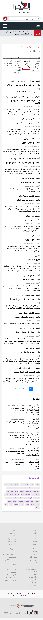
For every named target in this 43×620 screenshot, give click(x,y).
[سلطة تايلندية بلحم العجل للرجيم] (28, 369)
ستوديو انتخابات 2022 (9, 554)
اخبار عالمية (12, 533)
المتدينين (17, 494)
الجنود (11, 494)
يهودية (14, 501)
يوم (12, 491)
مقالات (34, 551)
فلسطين (16, 484)
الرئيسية (38, 47)
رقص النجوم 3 (11, 575)
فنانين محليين (32, 585)
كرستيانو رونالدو (25, 494)
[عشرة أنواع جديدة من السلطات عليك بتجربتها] (24, 159)
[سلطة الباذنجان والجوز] (32, 139)
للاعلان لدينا (7, 593)
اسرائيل (21, 504)
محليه (37, 488)
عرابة (14, 530)
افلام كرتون (33, 577)
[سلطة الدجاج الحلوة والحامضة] (29, 329)
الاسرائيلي (36, 498)
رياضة (14, 536)
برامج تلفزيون (11, 569)
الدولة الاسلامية (35, 504)
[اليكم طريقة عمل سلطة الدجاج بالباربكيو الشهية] (23, 97)
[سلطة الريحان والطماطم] (31, 179)
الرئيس (37, 484)
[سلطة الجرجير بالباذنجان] (31, 349)
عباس (21, 484)
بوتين (32, 484)
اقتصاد (35, 549)
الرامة (35, 533)
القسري (8, 498)
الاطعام (14, 498)
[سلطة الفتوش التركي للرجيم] (30, 119)
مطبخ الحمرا (30, 47)
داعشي (27, 501)
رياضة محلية (12, 539)
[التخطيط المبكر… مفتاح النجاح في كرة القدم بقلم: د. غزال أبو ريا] (32, 464)
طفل (32, 501)
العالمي (37, 494)
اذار (32, 494)
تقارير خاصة (12, 544)
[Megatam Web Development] (21, 605)
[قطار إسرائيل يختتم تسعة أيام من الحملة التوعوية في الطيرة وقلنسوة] (32, 451)
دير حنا (35, 541)
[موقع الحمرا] (21, 6)
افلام (35, 574)
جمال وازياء (33, 562)
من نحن (31, 593)
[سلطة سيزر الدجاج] (33, 216)
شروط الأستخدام (19, 595)
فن (15, 551)
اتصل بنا (19, 593)
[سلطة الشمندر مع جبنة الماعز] (29, 197)
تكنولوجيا (13, 549)
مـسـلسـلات (12, 557)
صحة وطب (33, 557)
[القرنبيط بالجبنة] (34, 256)
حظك (37, 508)
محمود (27, 484)
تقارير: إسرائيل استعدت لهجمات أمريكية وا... (16, 409)
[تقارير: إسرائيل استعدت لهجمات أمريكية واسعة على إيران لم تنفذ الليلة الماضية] (32, 410)
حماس (27, 504)
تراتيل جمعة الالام (10, 580)
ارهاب (16, 504)
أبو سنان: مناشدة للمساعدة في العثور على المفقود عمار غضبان (19, 33)
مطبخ (35, 554)
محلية (6, 484)
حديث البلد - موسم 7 (9, 577)
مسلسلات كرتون (10, 560)
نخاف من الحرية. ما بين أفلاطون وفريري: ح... (16, 436)
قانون (24, 498)
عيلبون (35, 539)
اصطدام (22, 491)
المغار (35, 536)
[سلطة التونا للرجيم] (33, 236)
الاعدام (19, 498)
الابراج (11, 504)
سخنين (35, 544)
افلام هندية (33, 582)
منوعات (13, 572)
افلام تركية (33, 580)
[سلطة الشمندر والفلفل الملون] (29, 313)
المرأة (7, 491)
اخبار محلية (31, 488)
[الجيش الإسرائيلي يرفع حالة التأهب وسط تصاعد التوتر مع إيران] (32, 423)
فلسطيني (20, 501)
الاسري (37, 501)
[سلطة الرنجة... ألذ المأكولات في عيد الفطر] (25, 82)
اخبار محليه (23, 488)
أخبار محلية (33, 530)
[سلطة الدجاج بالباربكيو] (31, 276)
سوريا (9, 501)
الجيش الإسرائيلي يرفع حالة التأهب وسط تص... (15, 423)
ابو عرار (30, 498)
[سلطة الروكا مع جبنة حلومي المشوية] (27, 296)
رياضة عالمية (12, 541)
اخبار (11, 484)
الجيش (6, 494)
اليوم (6, 504)
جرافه (16, 491)
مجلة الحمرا (33, 560)
